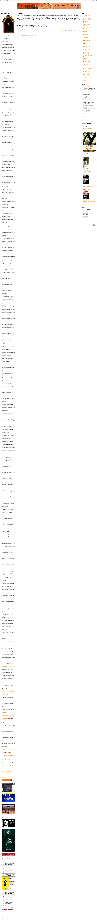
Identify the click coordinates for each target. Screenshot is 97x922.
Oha (83, 113)
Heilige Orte (85, 42)
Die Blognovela (86, 30)
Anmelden (86, 0)
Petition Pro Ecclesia (87, 59)
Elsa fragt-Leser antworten (88, 36)
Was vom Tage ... (86, 71)
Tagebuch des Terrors (87, 64)
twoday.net (3, 0)
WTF (84, 76)
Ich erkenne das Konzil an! (88, 45)
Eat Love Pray (12, 0)
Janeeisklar (85, 50)
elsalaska (7, 0)
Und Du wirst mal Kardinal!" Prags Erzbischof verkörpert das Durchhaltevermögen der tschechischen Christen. (8, 717)
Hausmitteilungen (86, 40)
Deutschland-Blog (86, 28)
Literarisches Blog (86, 53)
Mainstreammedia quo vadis (88, 55)
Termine (84, 67)
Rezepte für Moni (86, 61)
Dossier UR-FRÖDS (87, 33)
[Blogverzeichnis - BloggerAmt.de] (5, 908)
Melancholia (85, 56)
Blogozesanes (85, 21)
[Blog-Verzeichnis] (4, 909)
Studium (85, 62)
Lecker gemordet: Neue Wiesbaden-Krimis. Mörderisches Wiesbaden (89, 201)
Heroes (84, 43)
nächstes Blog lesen (92, 0)
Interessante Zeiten (86, 46)
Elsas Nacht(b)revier (86, 15)
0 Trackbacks (71, 30)
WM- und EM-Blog (87, 74)
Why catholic (85, 73)
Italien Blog (85, 48)
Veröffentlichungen (86, 70)
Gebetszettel (85, 39)
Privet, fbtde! (85, 107)
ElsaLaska (72, 29)
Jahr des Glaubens (86, 49)
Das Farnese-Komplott (87, 155)
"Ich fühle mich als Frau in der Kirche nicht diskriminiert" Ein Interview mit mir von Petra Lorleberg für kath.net (8, 693)
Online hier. (7, 513)
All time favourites (86, 18)
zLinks (84, 77)
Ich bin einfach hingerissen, (88, 86)
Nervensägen (85, 58)
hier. (10, 752)
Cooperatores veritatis (87, 25)
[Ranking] (11, 908)
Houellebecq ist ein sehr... (87, 93)
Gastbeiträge (85, 37)
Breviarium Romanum (87, 22)
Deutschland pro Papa (87, 27)
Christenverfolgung (86, 24)
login (3, 918)
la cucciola (85, 52)
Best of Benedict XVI (87, 19)
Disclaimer (85, 31)
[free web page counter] (7, 780)
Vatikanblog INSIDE (87, 68)
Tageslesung (85, 65)
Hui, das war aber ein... (87, 100)
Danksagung (17, 0)
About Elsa (85, 16)
